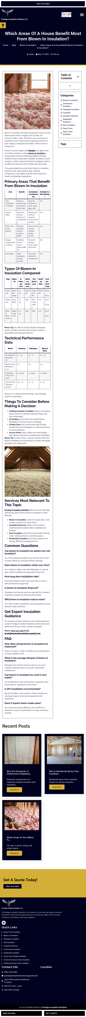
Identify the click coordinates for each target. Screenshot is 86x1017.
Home (5, 45)
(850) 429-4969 (17, 631)
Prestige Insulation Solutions (17, 510)
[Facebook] (4, 923)
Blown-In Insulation (28, 45)
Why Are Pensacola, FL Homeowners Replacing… (19, 772)
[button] (82, 15)
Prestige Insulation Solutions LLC (14, 19)
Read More (14, 790)
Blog (14, 45)
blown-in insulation (36, 153)
